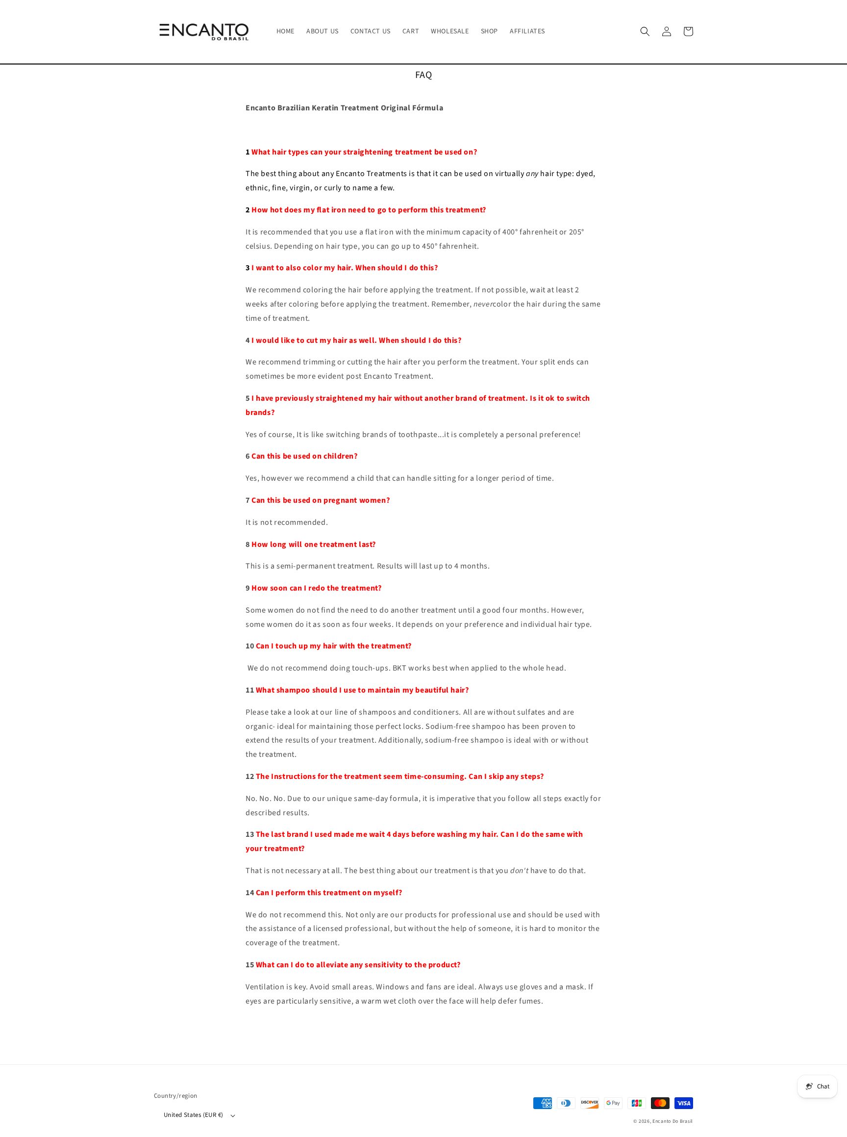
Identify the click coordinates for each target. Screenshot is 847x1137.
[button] (645, 31)
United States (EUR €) (193, 1115)
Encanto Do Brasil (672, 1121)
